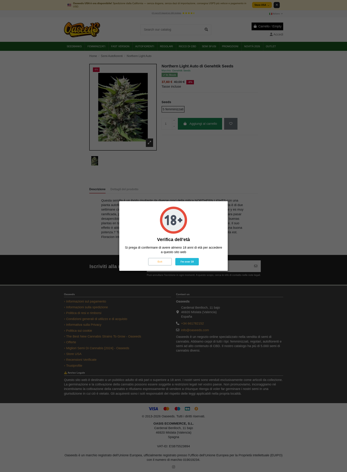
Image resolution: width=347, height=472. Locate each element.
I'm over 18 (187, 261)
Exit (160, 261)
